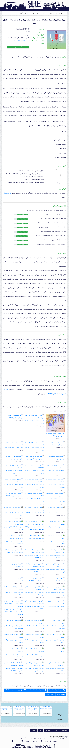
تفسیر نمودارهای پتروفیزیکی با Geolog (35, 513)
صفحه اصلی (64, 730)
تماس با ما (48, 730)
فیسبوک (27, 741)
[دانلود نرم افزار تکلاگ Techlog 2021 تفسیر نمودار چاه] (32, 708)
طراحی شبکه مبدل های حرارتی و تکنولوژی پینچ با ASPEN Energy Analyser (13, 611)
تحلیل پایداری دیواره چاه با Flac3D (15, 552)
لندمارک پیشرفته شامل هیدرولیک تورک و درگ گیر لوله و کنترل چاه (28, 13)
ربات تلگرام (35, 741)
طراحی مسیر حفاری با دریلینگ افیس (14, 459)
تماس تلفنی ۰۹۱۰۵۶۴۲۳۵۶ (56, 690)
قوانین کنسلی (7, 193)
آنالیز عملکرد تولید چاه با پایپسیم (36, 538)
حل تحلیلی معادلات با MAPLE (16, 418)
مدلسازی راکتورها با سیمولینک (58, 445)
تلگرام (46, 741)
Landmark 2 (63, 370)
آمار (40, 730)
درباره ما (56, 730)
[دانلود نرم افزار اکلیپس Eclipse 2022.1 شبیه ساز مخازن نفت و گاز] (46, 708)
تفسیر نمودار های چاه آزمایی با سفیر (36, 459)
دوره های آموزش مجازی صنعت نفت (52, 13)
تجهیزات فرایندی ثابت (60, 581)
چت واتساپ (49, 694)
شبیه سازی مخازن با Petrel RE (58, 459)
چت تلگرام (60, 694)
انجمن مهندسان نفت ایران (56, 736)
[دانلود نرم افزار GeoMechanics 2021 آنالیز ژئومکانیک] (19, 708)
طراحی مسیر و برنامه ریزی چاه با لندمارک (55, 513)
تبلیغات (34, 730)
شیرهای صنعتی (19, 581)
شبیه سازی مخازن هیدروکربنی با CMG (56, 606)
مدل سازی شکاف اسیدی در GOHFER (14, 496)
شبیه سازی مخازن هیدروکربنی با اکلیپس (14, 447)
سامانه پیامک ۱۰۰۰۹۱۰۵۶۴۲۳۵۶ (36, 690)
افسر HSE (62, 651)
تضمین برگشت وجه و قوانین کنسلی (22, 40)
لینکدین (17, 741)
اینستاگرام (55, 741)
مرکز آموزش (63, 13)
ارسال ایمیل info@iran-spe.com (14, 690)
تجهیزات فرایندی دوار (18, 566)
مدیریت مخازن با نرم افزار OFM (36, 581)
